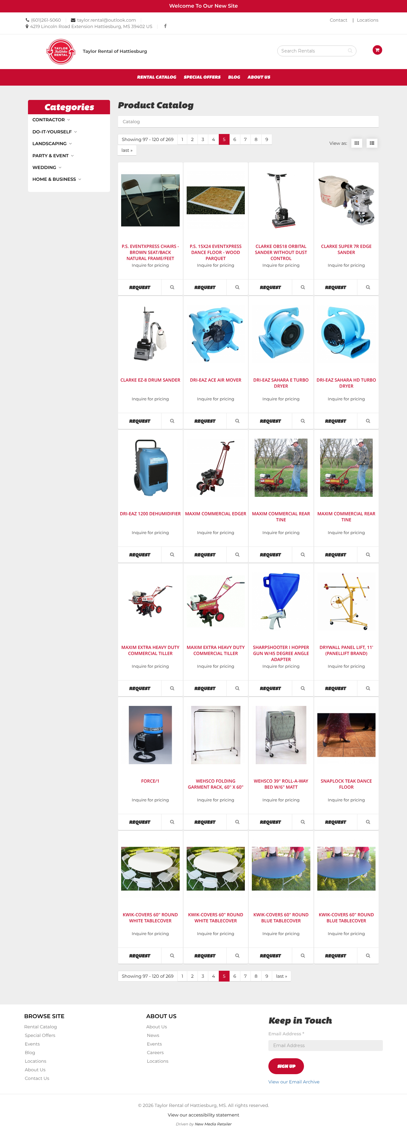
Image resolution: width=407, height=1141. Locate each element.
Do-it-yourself (52, 132)
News (153, 1035)
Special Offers (201, 77)
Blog (234, 77)
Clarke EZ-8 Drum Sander (150, 380)
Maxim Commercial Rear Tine (281, 517)
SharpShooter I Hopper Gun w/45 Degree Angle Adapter (281, 653)
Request (145, 287)
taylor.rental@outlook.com (106, 20)
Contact (338, 20)
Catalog (131, 121)
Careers (155, 1052)
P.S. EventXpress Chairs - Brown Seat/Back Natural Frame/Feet (150, 252)
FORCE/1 (150, 781)
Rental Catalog (156, 77)
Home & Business (54, 179)
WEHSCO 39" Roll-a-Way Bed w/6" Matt (281, 784)
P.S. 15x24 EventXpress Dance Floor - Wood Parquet (216, 252)
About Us (258, 77)
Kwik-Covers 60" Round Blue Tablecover (281, 918)
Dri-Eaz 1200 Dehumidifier (150, 514)
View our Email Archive (294, 1082)
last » (127, 150)
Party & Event (51, 155)
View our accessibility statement (203, 1115)
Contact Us (37, 1078)
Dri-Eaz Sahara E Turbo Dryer (281, 383)
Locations (367, 20)
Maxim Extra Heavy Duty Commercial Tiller (150, 650)
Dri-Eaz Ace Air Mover (215, 380)
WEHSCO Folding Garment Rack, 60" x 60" (216, 784)
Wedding (45, 167)
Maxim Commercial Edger (215, 514)
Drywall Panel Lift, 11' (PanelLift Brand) (346, 650)
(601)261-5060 (46, 20)
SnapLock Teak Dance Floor (346, 784)
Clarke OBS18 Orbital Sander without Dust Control (281, 252)
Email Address (286, 1034)
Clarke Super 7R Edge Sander (346, 249)
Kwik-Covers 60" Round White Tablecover (150, 918)
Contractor (49, 120)
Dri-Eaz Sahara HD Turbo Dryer (346, 383)
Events (32, 1044)
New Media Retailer (213, 1124)
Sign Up (286, 1066)
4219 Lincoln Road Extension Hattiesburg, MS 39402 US (91, 26)
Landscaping (50, 143)
